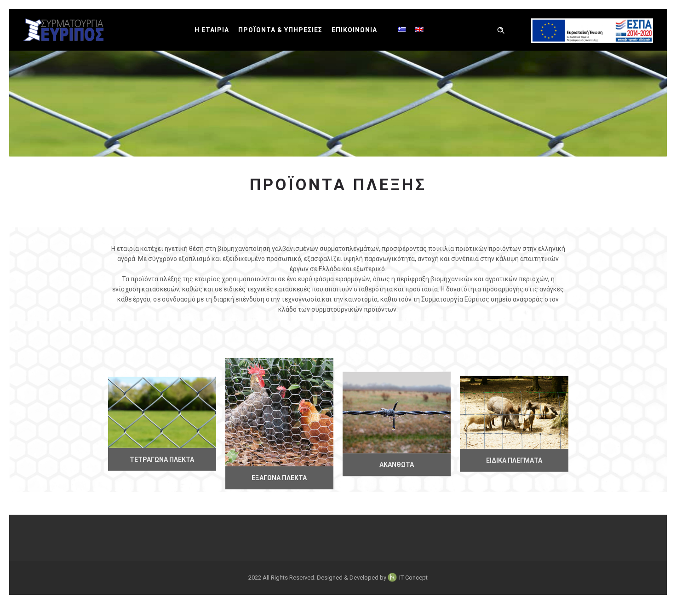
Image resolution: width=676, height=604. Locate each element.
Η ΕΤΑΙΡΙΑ (212, 30)
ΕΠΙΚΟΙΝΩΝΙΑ (354, 30)
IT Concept (413, 577)
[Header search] (501, 30)
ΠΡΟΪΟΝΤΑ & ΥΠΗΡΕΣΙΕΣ (280, 30)
